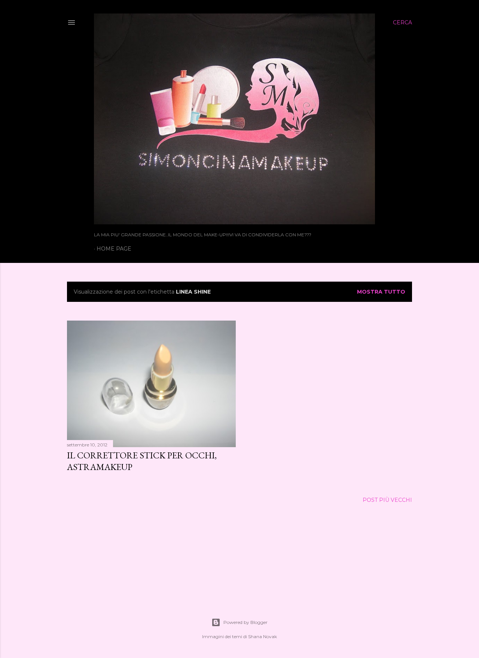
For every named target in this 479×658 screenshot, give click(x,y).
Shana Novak (262, 636)
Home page (114, 248)
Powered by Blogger (245, 622)
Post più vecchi (387, 500)
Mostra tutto (381, 291)
